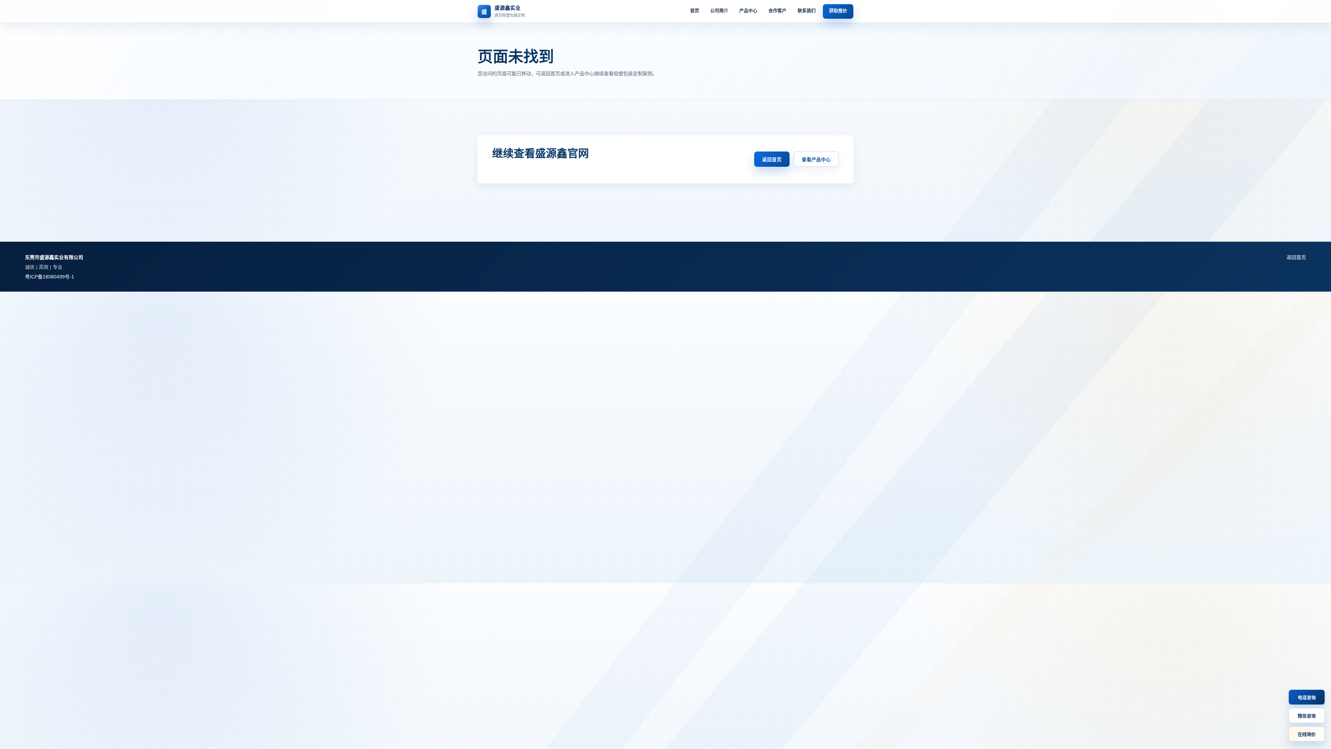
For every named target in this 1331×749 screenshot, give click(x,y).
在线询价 (1307, 734)
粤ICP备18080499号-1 (49, 276)
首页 (694, 10)
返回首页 (772, 159)
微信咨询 (1307, 715)
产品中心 (748, 10)
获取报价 (838, 10)
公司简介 (719, 10)
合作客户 (777, 10)
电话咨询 (1307, 697)
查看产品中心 (816, 159)
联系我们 (807, 10)
